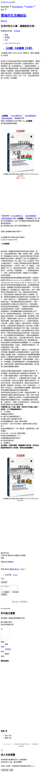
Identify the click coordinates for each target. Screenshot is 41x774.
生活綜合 (17, 31)
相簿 (6, 35)
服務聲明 (21, 746)
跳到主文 (4, 21)
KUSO (15, 575)
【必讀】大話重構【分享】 (19, 48)
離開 (11, 770)
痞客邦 (12, 569)
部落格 (7, 37)
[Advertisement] (20, 96)
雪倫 (2, 558)
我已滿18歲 (5, 770)
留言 (16, 569)
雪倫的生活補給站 (13, 15)
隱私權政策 (35, 744)
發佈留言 (4, 594)
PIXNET (9, 744)
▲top (2, 578)
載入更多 (4, 582)
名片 (6, 40)
